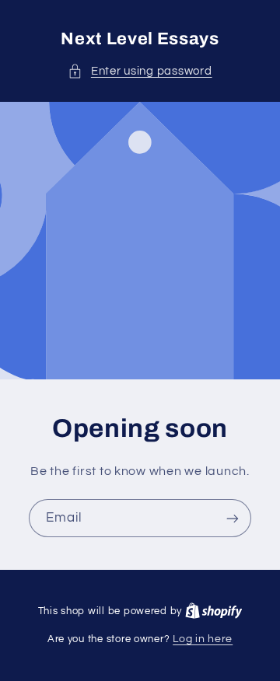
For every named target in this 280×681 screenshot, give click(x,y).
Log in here (203, 639)
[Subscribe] (232, 518)
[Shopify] (214, 611)
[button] (140, 71)
